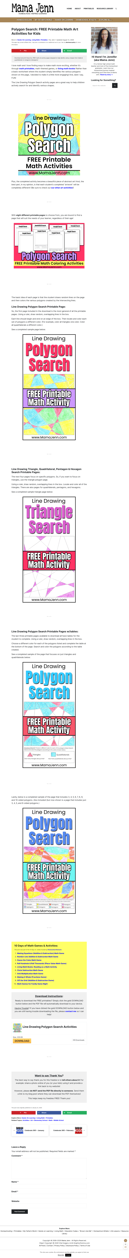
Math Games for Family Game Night (32, 984)
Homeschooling (6, 1231)
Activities (26, 1120)
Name (14, 1182)
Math (50, 1120)
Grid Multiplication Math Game (30, 974)
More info (61, 1255)
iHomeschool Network (54, 949)
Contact (50, 1246)
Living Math (36, 40)
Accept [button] (68, 1255)
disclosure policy (71, 42)
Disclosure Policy (72, 1246)
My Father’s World (30, 1231)
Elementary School (40, 1120)
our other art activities (62, 188)
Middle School (59, 1120)
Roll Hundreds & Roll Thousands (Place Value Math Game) (41, 963)
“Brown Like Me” (85, 1231)
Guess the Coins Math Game (29, 960)
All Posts (42, 1246)
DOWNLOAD (22, 1041)
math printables (26, 68)
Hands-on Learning (45, 1231)
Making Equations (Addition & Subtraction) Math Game (40, 953)
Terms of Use (85, 1246)
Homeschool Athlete (101, 1231)
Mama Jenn (65, 1241)
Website (15, 1201)
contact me (70, 1011)
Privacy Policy (59, 1246)
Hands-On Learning (24, 40)
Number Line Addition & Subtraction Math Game (37, 957)
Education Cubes (71, 1231)
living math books (66, 68)
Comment (16, 1156)
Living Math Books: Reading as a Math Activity (37, 967)
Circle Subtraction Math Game (30, 970)
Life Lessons (115, 1231)
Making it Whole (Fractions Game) (31, 977)
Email (14, 1191)
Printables (44, 40)
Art (32, 1120)
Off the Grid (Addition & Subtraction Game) (35, 980)
